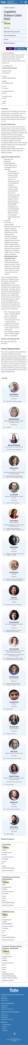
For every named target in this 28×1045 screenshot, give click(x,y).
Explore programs (10, 8)
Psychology (4, 356)
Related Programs (9, 43)
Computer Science (13, 356)
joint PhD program (6, 133)
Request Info (21, 48)
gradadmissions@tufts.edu (7, 1019)
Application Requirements (12, 32)
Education (17, 358)
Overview (7, 28)
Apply (10, 48)
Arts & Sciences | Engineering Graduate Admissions (12, 2)
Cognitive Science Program (9, 68)
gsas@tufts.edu (4, 1000)
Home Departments (10, 35)
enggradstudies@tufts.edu (7, 1009)
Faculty (6, 39)
